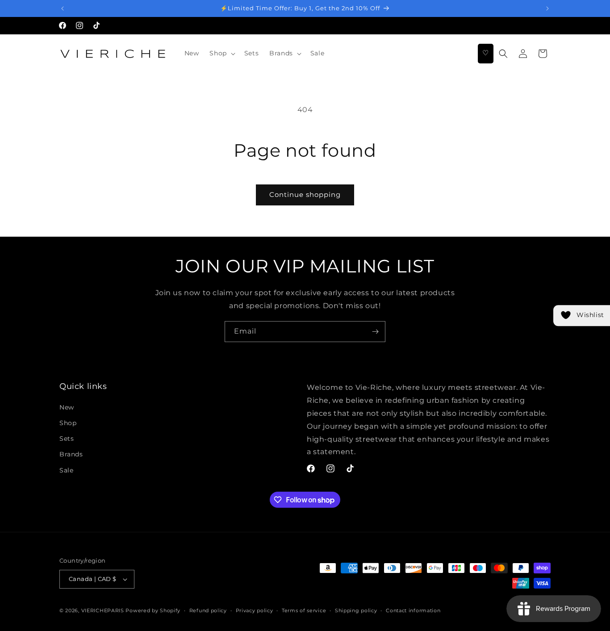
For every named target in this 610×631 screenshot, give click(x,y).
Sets (66, 439)
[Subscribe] (375, 331)
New (66, 407)
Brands (71, 454)
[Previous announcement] (62, 8)
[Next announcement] (547, 8)
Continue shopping (305, 194)
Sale (66, 470)
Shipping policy (356, 610)
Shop (67, 423)
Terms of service (304, 610)
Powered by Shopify (152, 610)
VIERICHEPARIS (102, 610)
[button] (221, 53)
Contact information (413, 610)
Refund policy (208, 610)
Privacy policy (254, 610)
